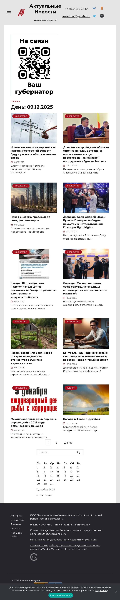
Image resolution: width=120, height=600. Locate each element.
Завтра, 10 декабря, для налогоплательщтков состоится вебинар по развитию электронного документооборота (33, 290)
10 (51, 471)
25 (58, 479)
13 (71, 471)
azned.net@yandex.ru (76, 16)
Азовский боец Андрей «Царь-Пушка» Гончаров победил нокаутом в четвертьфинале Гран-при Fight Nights (84, 222)
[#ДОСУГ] (86, 412)
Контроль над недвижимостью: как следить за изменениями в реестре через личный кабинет (85, 356)
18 (58, 475)
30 (45, 483)
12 (65, 471)
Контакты (16, 515)
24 (51, 479)
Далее (68, 442)
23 (45, 479)
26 (65, 479)
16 (45, 475)
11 (58, 471)
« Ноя (40, 495)
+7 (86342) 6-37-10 (76, 8)
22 (38, 479)
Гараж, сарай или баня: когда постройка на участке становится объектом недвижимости (31, 358)
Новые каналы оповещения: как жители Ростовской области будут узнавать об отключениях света (33, 152)
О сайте (15, 528)
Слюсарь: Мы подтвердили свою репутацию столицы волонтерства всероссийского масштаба (85, 288)
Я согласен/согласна (61, 595)
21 (78, 475)
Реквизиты (17, 520)
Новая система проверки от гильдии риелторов (30, 218)
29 (38, 483)
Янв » (48, 495)
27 (71, 479)
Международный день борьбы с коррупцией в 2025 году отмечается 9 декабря (34, 422)
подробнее (73, 587)
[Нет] (116, 591)
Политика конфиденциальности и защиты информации (63, 539)
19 (65, 475)
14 (78, 471)
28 (78, 479)
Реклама (16, 524)
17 (51, 475)
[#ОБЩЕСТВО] (34, 141)
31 (51, 483)
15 (38, 475)
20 (71, 475)
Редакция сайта (16, 535)
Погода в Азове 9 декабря (81, 418)
